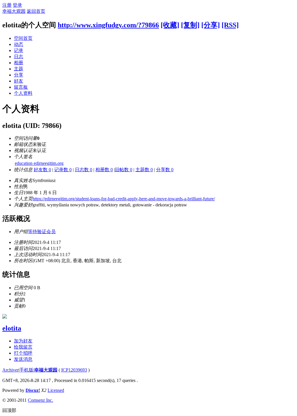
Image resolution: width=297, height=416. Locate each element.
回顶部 (9, 410)
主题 (18, 68)
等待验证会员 (42, 231)
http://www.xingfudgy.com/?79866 (108, 25)
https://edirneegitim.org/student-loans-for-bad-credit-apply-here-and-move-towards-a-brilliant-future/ (123, 198)
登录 (17, 5)
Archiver (10, 369)
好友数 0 (42, 169)
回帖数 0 (123, 169)
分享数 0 (164, 169)
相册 (18, 62)
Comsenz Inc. (40, 400)
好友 (18, 80)
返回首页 (36, 11)
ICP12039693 (74, 369)
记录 (18, 50)
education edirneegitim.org (39, 163)
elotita (11, 328)
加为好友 (23, 340)
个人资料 (23, 93)
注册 (7, 5)
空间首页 (23, 38)
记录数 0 (63, 169)
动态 (18, 44)
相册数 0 (104, 169)
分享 (18, 74)
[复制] (190, 25)
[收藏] (170, 25)
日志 (18, 56)
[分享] (210, 25)
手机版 (26, 369)
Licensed (56, 390)
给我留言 (23, 346)
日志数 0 (83, 169)
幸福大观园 (14, 11)
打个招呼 (23, 353)
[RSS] (230, 25)
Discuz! (33, 390)
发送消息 (23, 359)
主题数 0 (144, 169)
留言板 (21, 87)
